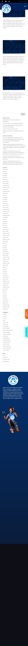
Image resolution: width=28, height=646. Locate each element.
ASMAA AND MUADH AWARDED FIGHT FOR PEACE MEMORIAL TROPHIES (14, 147)
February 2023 (6, 253)
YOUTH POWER (6, 350)
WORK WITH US (17, 17)
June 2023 (5, 245)
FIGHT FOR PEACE (6, 328)
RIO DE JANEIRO (6, 338)
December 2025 (6, 185)
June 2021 (5, 293)
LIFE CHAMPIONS (6, 332)
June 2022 (5, 269)
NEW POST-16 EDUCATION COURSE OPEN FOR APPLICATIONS (13, 141)
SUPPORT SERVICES (7, 340)
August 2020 (5, 309)
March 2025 (5, 203)
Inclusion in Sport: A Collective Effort (10, 129)
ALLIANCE (5, 318)
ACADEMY (5, 314)
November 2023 (6, 235)
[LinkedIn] (9, 1)
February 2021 (6, 301)
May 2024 (5, 223)
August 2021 (5, 289)
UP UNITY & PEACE (6, 342)
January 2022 (5, 279)
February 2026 (6, 181)
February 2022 (6, 277)
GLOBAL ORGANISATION (8, 330)
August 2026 (5, 169)
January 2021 (5, 303)
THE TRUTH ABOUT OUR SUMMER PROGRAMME (12, 123)
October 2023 (5, 237)
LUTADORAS (5, 336)
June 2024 (5, 221)
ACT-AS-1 (5, 316)
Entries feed (5, 357)
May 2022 (5, 271)
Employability (5, 326)
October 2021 (5, 285)
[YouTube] (6, 1)
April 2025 (5, 201)
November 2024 (6, 211)
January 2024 (5, 231)
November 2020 (6, 307)
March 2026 (5, 179)
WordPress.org (6, 361)
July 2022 (4, 267)
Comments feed (6, 359)
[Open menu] (25, 6)
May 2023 (5, 247)
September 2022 (6, 263)
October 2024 (5, 213)
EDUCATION (5, 324)
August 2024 (5, 217)
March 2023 (5, 251)
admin (5, 17)
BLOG (4, 320)
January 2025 (5, 207)
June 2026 (5, 173)
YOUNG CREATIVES (6, 346)
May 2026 (5, 175)
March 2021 (5, 299)
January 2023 (5, 255)
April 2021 (5, 297)
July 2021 (4, 291)
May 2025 (5, 199)
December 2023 (6, 233)
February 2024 (6, 229)
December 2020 (6, 305)
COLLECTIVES (5, 322)
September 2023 (6, 239)
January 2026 (5, 183)
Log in (4, 355)
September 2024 (6, 215)
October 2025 (5, 189)
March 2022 (5, 275)
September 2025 (6, 191)
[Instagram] (2, 1)
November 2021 (6, 283)
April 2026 (5, 177)
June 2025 (5, 197)
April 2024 (5, 225)
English (25, 1)
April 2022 (5, 273)
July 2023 (4, 243)
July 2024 (4, 219)
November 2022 (6, 259)
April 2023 (5, 249)
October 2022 (5, 261)
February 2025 (6, 205)
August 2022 (5, 265)
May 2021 (5, 295)
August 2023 (5, 241)
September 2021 (6, 287)
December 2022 (6, 257)
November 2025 (6, 187)
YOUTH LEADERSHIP (7, 348)
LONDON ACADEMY (7, 334)
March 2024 (5, 227)
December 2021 (6, 281)
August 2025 (5, 193)
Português (21, 1)
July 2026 (4, 171)
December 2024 (6, 209)
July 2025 (4, 195)
